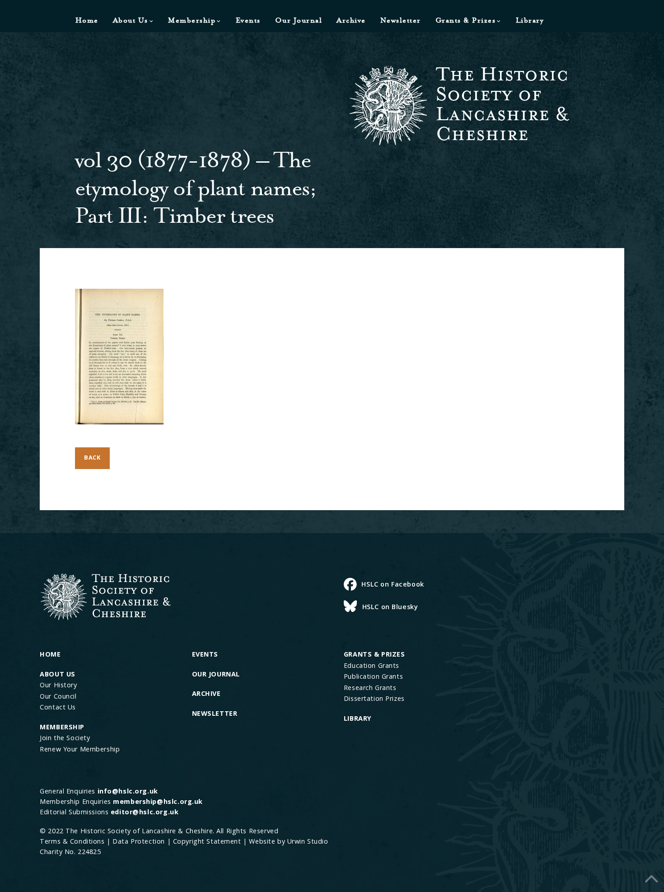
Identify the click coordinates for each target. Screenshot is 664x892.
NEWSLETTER (215, 713)
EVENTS (205, 654)
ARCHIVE (206, 693)
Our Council (58, 696)
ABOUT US (57, 674)
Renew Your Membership (80, 749)
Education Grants (371, 665)
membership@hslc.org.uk (158, 801)
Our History (58, 685)
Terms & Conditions (72, 841)
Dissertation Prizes (374, 698)
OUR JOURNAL (216, 674)
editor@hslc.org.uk (144, 811)
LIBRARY (358, 718)
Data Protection (138, 841)
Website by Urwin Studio (288, 841)
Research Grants (370, 687)
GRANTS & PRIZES (374, 654)
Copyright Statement (207, 841)
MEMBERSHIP (62, 727)
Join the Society (65, 737)
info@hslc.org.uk (128, 791)
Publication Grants (373, 676)
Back (92, 457)
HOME (50, 654)
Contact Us (58, 707)
